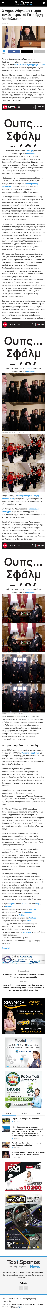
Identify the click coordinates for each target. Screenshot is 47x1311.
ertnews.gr (27, 932)
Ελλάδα (25, 904)
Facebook (29, 912)
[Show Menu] (3, 3)
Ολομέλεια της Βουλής (30, 753)
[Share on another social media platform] (39, 51)
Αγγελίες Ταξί (14, 1299)
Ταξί (3, 1299)
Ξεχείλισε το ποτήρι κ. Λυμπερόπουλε (26, 1119)
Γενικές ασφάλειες (29, 1299)
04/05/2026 (5, 23)
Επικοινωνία (6, 1301)
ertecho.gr (30, 154)
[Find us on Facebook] (21, 1288)
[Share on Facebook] (14, 51)
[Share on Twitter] (27, 51)
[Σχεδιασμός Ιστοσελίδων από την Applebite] (17, 1307)
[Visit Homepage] (23, 3)
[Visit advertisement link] (23, 959)
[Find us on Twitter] (26, 1288)
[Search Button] (44, 3)
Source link (6, 948)
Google (33, 909)
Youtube (32, 918)
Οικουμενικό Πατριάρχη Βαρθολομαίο (29, 65)
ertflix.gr (29, 151)
